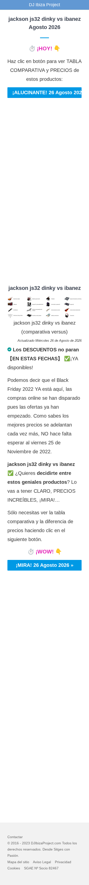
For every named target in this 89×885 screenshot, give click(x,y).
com (57, 843)
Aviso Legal (42, 862)
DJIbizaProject (42, 843)
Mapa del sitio (18, 862)
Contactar (15, 837)
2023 (26, 843)
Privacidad (63, 862)
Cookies (13, 868)
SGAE (28, 868)
